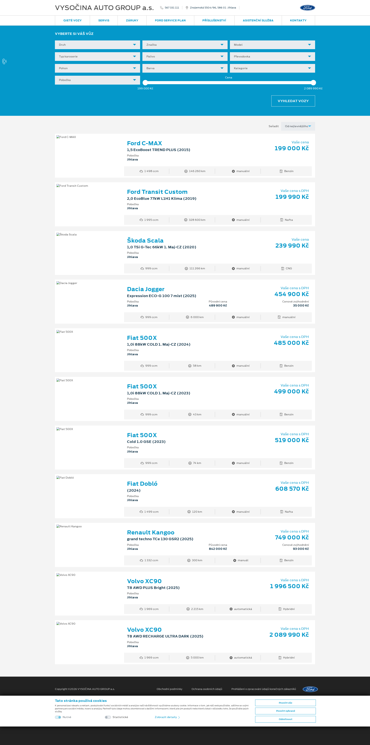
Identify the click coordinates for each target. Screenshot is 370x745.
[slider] (145, 82)
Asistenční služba (258, 20)
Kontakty (298, 20)
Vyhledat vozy (293, 101)
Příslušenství (214, 20)
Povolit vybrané (285, 710)
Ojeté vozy (72, 20)
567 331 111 (172, 7)
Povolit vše (285, 702)
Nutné (67, 717)
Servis (103, 20)
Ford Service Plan (170, 20)
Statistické (120, 717)
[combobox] (97, 44)
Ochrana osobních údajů (207, 689)
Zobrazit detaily (166, 717)
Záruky (132, 20)
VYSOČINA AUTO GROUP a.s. (104, 7)
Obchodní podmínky (169, 689)
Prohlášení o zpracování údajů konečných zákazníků (263, 689)
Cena (228, 77)
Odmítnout (285, 719)
